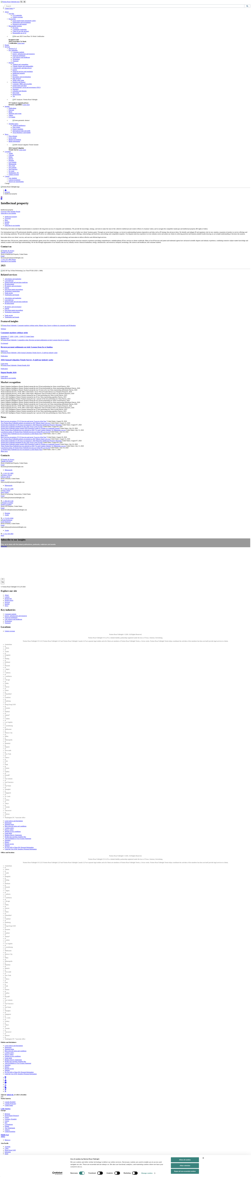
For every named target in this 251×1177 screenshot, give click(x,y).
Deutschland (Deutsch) (12, 1115)
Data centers (16, 127)
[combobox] (124, 6)
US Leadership (17, 15)
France (7, 1117)
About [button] (7, 12)
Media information (14, 141)
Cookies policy (9, 828)
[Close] (2, 1097)
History (7, 842)
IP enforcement (9, 284)
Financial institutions (19, 55)
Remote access (9, 844)
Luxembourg (9, 1124)
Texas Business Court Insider (22, 132)
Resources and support (20, 24)
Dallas (11, 157)
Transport (15, 61)
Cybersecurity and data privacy (22, 68)
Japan (6, 1154)
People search (9, 600)
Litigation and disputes (20, 91)
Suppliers (7, 840)
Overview (4, 211)
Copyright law (9, 280)
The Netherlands (10, 1128)
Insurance (16, 89)
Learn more (21, 43)
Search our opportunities (16, 181)
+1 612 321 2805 (8, 473)
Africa (3, 1136)
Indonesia (8, 1152)
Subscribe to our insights (8, 213)
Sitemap (7, 845)
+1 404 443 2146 (8, 501)
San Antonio (12, 167)
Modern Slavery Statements (13, 835)
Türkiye (7, 1130)
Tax (14, 96)
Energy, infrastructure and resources (24, 54)
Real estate (16, 93)
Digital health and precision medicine (16, 282)
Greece (7, 1121)
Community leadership (20, 29)
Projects (15, 75)
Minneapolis (12, 164)
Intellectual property (19, 73)
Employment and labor (20, 85)
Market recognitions (15, 139)
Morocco (7, 1140)
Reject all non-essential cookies (185, 1171)
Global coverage (18, 17)
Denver (11, 158)
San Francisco (13, 169)
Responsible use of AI (19, 33)
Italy (6, 1123)
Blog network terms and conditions (15, 826)
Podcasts (11, 110)
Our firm (11, 13)
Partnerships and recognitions (22, 22)
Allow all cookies (185, 1160)
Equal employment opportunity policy (24, 20)
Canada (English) (10, 1102)
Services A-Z (13, 48)
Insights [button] (7, 106)
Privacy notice (9, 830)
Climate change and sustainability (23, 66)
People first (12, 19)
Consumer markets (18, 52)
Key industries (13, 50)
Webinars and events (15, 113)
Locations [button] (8, 151)
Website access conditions (13, 831)
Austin (11, 153)
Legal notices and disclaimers (14, 821)
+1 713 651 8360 (8, 518)
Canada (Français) (10, 1103)
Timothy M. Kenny (7, 252)
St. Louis (11, 171)
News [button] (6, 134)
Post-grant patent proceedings (14, 289)
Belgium (7, 1114)
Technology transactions (12, 291)
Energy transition (18, 129)
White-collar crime (18, 80)
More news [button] (4, 435)
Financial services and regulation (23, 71)
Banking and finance (19, 82)
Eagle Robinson (6, 522)
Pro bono (15, 28)
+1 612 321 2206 (8, 489)
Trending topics (13, 124)
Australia (7, 1146)
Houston (11, 160)
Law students (13, 178)
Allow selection (185, 1165)
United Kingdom (10, 1131)
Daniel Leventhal (6, 504)
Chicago (11, 155)
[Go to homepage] (5, 190)
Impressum (8, 822)
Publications (12, 108)
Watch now (4, 351)
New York (12, 166)
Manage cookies (147, 1173)
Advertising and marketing (13, 279)
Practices (11, 62)
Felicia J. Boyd (5, 477)
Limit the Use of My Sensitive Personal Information (21, 849)
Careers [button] (7, 176)
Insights (13, 211)
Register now (5, 338)
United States (9, 8)
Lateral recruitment (14, 180)
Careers (7, 597)
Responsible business (15, 26)
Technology (16, 59)
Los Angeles (12, 162)
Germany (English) (11, 1119)
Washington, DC (14, 173)
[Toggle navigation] (24, 2)
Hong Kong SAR (10, 1150)
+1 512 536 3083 (8, 534)
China (6, 1148)
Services (7, 192)
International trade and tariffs (21, 131)
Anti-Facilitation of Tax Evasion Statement (18, 838)
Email (2, 256)
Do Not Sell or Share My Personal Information (19, 847)
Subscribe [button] (4, 546)
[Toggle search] (21, 2)
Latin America (5, 1109)
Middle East (5, 1135)
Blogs (10, 112)
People (7, 45)
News (6, 606)
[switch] (100, 1173)
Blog (8, 211)
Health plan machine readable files (15, 837)
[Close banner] (203, 1158)
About (7, 595)
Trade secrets (9, 293)
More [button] (2, 535)
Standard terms (9, 824)
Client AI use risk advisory (21, 31)
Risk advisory (17, 78)
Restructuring (17, 94)
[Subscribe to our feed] (1, 199)
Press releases (13, 136)
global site (10, 1095)
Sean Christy (5, 492)
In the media (12, 138)
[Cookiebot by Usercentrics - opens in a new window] (57, 1173)
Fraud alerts (8, 833)
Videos (11, 115)
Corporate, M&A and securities (22, 84)
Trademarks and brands (12, 295)
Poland (7, 1126)
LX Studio (12, 117)
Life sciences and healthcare (21, 57)
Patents (7, 288)
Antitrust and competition (20, 64)
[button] (247, 6)
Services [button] (7, 47)
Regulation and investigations (22, 77)
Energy (15, 70)
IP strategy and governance (13, 286)
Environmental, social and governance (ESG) (27, 87)
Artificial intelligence (19, 125)
